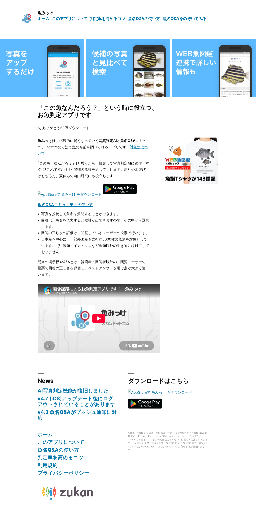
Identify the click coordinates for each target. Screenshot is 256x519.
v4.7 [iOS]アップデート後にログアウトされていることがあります (77, 401)
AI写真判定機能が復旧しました (73, 391)
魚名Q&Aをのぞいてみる (185, 18)
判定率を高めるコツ (107, 18)
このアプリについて (69, 18)
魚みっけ (45, 12)
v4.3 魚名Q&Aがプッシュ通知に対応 (77, 415)
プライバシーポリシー (63, 473)
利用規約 (48, 465)
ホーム (43, 18)
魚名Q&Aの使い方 (144, 18)
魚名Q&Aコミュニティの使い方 (65, 204)
